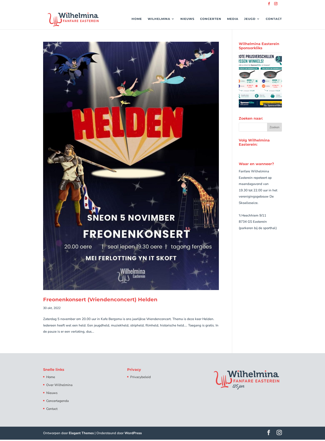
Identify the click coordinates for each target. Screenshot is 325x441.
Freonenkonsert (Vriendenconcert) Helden (100, 299)
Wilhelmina (159, 19)
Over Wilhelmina (59, 385)
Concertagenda (57, 401)
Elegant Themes (81, 433)
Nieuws (187, 19)
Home (137, 19)
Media (232, 19)
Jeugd (250, 19)
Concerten (210, 19)
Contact (274, 19)
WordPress (133, 433)
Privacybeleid (140, 377)
